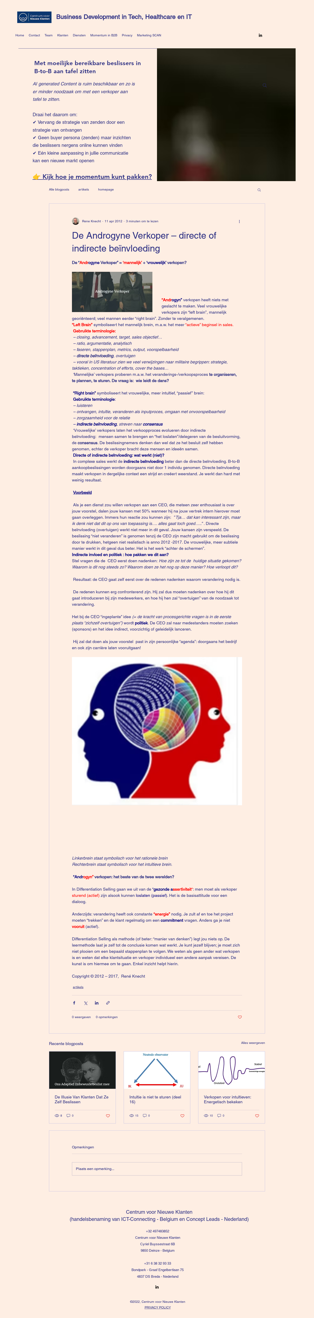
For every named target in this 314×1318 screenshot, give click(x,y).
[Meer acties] (239, 221)
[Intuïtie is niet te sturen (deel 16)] (157, 1070)
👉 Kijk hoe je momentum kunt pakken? (92, 176)
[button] (259, 189)
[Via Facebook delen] (74, 1003)
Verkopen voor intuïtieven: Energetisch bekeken (227, 1099)
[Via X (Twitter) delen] (85, 1003)
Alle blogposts (59, 189)
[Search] (265, 85)
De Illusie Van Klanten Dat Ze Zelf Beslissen (81, 1099)
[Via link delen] (108, 1003)
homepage (106, 189)
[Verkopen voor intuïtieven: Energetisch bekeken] (231, 1070)
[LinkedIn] (260, 35)
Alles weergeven (253, 1043)
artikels (83, 189)
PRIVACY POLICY (158, 1307)
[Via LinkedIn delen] (96, 1003)
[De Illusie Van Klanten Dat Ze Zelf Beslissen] (82, 1070)
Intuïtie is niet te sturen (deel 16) (155, 1099)
